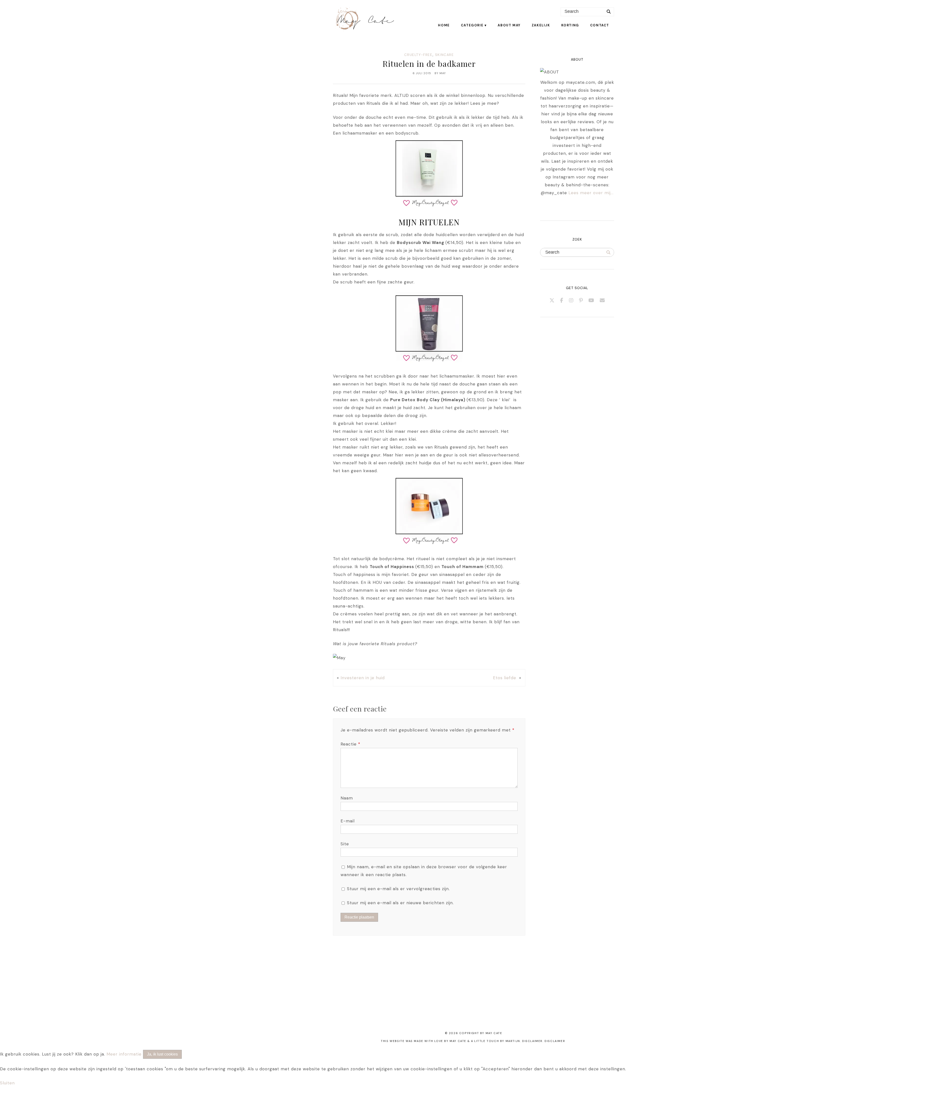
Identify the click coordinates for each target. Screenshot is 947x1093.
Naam (347, 798)
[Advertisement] (148, 989)
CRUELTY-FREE (418, 54)
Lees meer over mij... (591, 192)
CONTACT (599, 25)
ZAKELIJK (541, 25)
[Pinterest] (581, 300)
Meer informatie (124, 1054)
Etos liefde (505, 677)
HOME (444, 25)
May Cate (494, 1033)
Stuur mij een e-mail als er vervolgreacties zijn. (398, 888)
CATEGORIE (472, 25)
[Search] (609, 12)
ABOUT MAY (509, 25)
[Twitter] (552, 300)
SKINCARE (444, 54)
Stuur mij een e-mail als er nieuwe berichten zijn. (400, 902)
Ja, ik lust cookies (162, 1054)
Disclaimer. (533, 1041)
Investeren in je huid (363, 677)
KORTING (570, 25)
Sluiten (7, 1083)
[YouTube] (591, 300)
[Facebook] (562, 300)
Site (345, 844)
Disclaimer (555, 1041)
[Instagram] (571, 300)
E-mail (348, 821)
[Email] (602, 300)
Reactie (350, 744)
